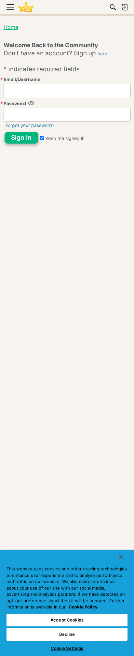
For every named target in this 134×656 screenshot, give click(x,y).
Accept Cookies (67, 619)
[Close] (121, 557)
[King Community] (26, 7)
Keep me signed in (64, 138)
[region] (67, 603)
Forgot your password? (30, 125)
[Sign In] (124, 7)
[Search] (113, 7)
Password (15, 103)
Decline (67, 634)
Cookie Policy (83, 606)
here (102, 53)
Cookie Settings (67, 648)
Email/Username (22, 79)
